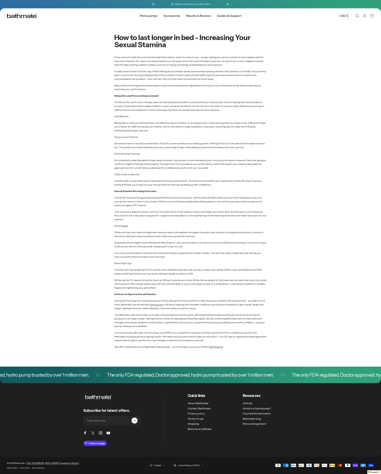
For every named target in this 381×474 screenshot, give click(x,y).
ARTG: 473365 (51, 463)
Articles (247, 403)
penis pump (156, 304)
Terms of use (195, 418)
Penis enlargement (254, 423)
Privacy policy (196, 413)
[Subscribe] (135, 421)
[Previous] (153, 4)
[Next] (227, 4)
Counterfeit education (257, 413)
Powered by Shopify (69, 463)
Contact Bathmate (199, 408)
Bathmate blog (252, 418)
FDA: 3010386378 (35, 463)
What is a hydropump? (257, 408)
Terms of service (38, 468)
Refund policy (12, 468)
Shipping (193, 423)
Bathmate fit (216, 346)
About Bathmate (198, 403)
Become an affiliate (199, 429)
